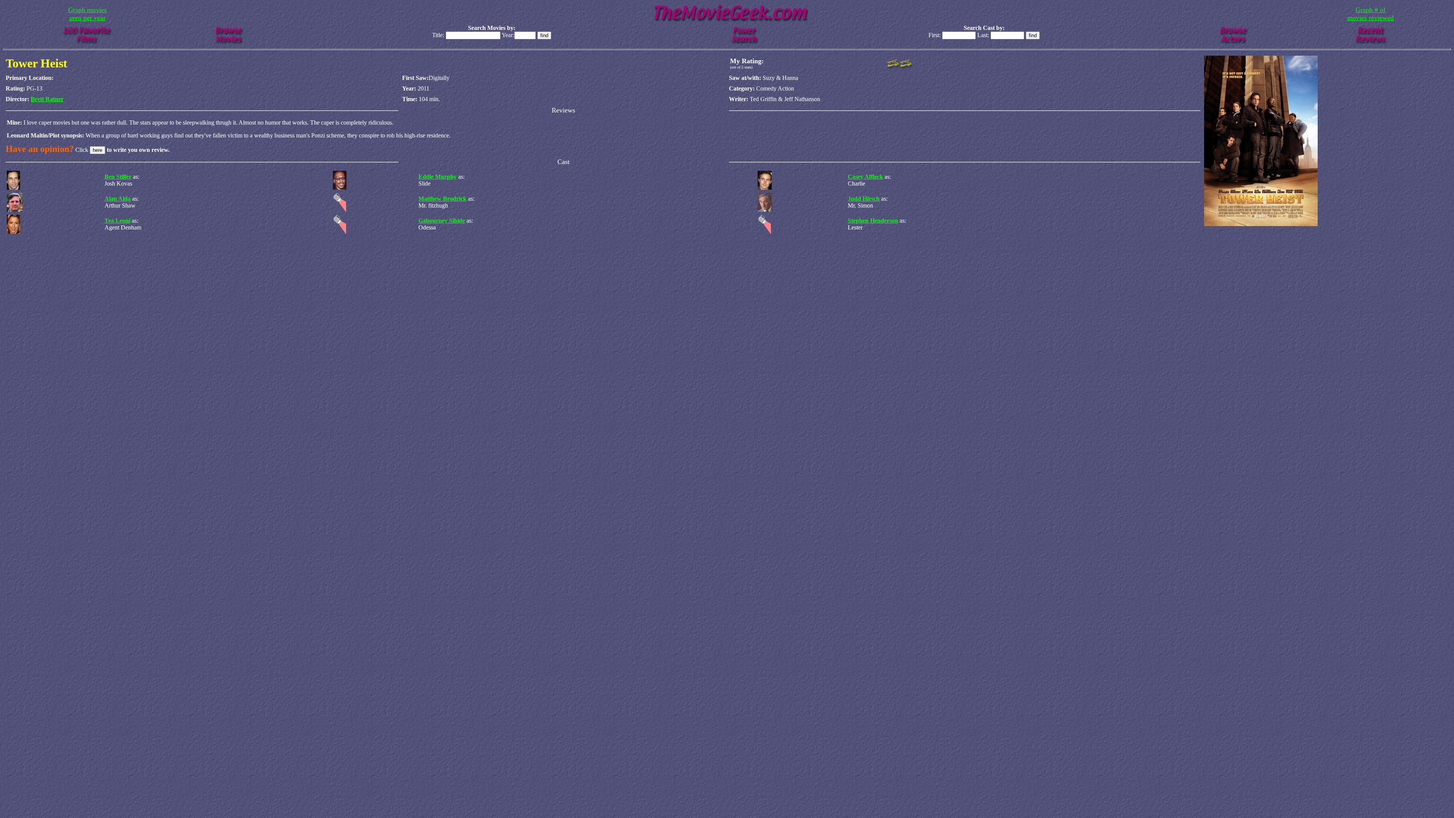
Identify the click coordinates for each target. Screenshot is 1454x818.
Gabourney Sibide (441, 220)
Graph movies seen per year (87, 14)
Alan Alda (118, 198)
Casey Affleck (865, 176)
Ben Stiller (118, 176)
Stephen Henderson (873, 220)
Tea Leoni (117, 220)
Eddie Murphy (437, 176)
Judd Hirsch (864, 198)
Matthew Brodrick (442, 198)
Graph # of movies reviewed (1370, 14)
